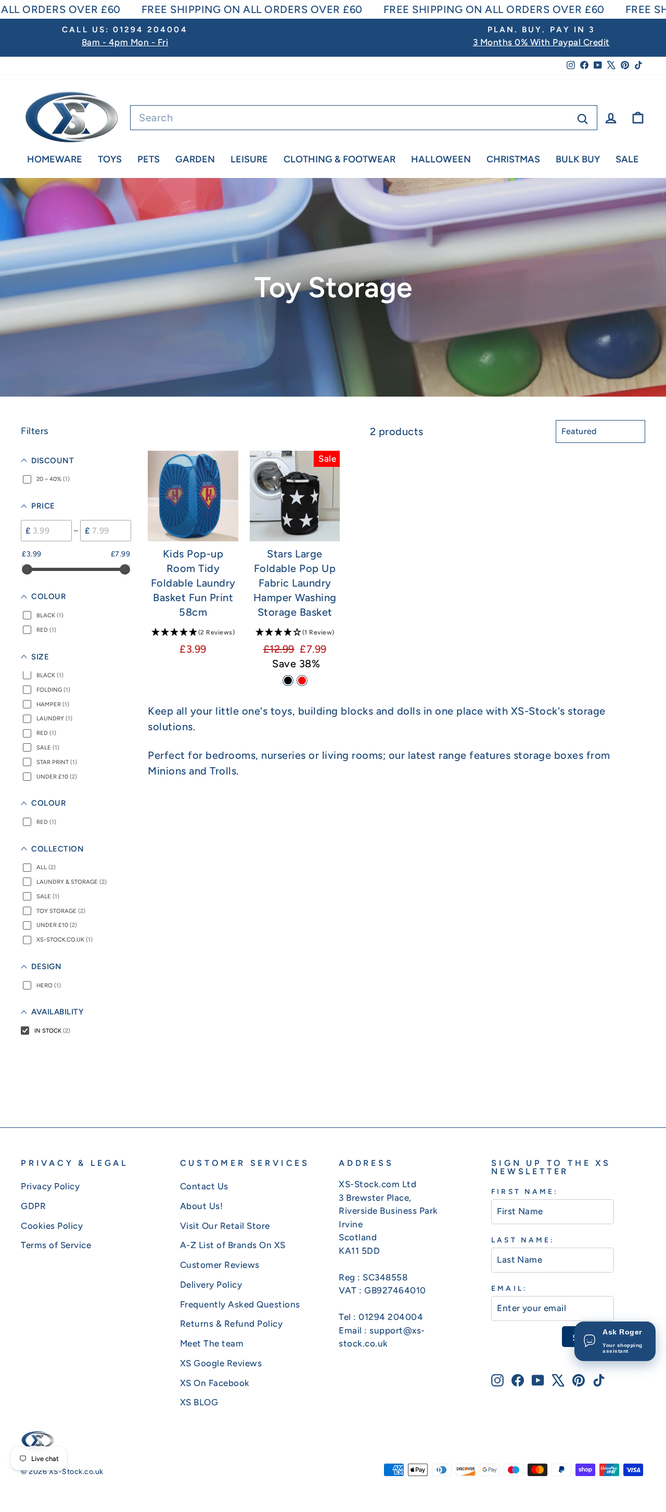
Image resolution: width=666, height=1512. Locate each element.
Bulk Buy (578, 159)
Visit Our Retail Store (225, 1226)
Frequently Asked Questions (240, 1304)
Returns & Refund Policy (231, 1323)
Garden (195, 159)
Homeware (54, 159)
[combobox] (363, 117)
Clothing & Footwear (339, 159)
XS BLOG (199, 1402)
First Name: (524, 1191)
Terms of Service (56, 1245)
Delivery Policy (211, 1284)
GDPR (33, 1206)
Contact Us (204, 1186)
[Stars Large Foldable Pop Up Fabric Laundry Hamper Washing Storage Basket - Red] (302, 680)
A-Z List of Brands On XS (233, 1245)
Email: (509, 1288)
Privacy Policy (50, 1186)
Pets (148, 159)
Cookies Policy (52, 1226)
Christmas (513, 159)
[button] (193, 632)
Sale (627, 159)
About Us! (201, 1206)
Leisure (249, 159)
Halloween (441, 159)
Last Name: (523, 1240)
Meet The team (212, 1343)
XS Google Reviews (221, 1363)
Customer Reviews (220, 1265)
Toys (110, 159)
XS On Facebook (215, 1383)
